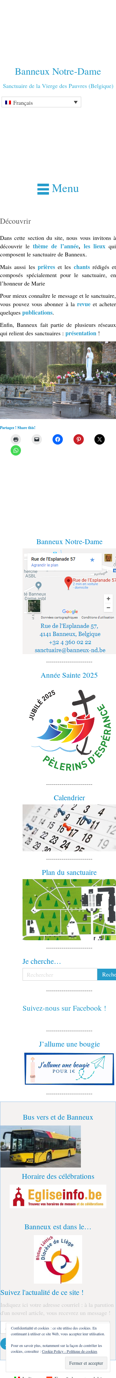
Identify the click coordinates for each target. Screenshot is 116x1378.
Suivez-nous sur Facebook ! (64, 1008)
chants (82, 267)
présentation (80, 333)
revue (84, 304)
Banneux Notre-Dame (58, 71)
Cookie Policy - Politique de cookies (69, 1351)
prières (46, 267)
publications (37, 312)
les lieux (94, 246)
